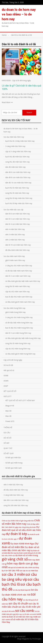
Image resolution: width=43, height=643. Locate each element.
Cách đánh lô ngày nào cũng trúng (17, 527)
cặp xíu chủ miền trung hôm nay (17, 348)
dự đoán (33, 527)
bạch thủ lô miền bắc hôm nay (17, 188)
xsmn (8, 619)
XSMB (6, 375)
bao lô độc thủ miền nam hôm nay (18, 297)
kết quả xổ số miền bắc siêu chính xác (21, 567)
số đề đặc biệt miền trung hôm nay (18, 322)
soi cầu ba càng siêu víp (19, 577)
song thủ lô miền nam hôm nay (17, 286)
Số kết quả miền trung (13, 463)
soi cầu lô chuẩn (18, 603)
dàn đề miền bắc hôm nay (15, 167)
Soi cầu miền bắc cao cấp (13, 209)
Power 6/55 (9, 421)
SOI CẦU (7, 432)
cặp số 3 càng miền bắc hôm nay (18, 151)
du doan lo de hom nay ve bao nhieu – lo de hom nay (19, 14)
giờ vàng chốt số (15, 559)
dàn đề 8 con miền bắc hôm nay (17, 177)
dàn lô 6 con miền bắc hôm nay (17, 219)
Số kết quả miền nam (13, 468)
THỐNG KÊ (8, 427)
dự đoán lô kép (16, 534)
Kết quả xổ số (9, 370)
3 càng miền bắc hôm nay (15, 146)
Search (29, 112)
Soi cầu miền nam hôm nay (14, 256)
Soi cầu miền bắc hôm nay (14, 137)
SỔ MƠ (6, 443)
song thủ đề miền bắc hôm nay (17, 162)
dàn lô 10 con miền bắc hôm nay (18, 245)
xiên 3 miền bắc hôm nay (15, 234)
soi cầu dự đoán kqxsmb (21, 590)
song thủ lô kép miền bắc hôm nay (18, 198)
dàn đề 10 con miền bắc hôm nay (18, 182)
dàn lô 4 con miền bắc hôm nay (17, 224)
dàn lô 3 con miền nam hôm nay (17, 276)
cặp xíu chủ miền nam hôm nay (17, 291)
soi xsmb (33, 614)
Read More (6, 102)
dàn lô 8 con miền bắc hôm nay (17, 214)
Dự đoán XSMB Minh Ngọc (23, 543)
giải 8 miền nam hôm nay (15, 260)
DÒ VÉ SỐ (7, 438)
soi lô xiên (25, 614)
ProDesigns (36, 639)
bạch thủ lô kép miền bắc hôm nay (18, 203)
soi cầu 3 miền (13, 574)
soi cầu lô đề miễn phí (29, 606)
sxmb (38, 614)
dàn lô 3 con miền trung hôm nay (18, 333)
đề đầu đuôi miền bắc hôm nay (17, 250)
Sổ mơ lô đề (8, 365)
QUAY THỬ (8, 448)
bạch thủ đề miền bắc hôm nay (17, 156)
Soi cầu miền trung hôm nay (14, 308)
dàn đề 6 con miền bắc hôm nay (17, 172)
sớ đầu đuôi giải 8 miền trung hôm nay (20, 354)
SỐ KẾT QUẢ (8, 453)
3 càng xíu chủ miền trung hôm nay (19, 317)
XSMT (6, 386)
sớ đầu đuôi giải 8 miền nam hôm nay (20, 302)
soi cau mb (13, 570)
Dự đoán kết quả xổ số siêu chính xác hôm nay (21, 530)
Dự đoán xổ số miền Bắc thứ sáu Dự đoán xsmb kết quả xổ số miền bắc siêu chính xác (21, 553)
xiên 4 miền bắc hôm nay (15, 229)
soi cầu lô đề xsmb (8, 611)
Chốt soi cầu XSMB (8, 521)
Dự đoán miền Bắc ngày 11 (10, 539)
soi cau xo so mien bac (29, 570)
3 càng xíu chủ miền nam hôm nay (18, 265)
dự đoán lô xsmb (33, 534)
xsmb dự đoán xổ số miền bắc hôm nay (17, 617)
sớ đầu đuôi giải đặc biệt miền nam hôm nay (22, 281)
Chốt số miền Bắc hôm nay (21, 522)
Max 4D (8, 416)
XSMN (6, 381)
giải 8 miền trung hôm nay (15, 312)
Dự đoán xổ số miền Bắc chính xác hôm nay (20, 549)
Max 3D (8, 411)
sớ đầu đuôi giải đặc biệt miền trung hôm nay (23, 338)
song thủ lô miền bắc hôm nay (17, 193)
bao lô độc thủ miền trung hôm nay (19, 328)
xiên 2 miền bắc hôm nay (15, 240)
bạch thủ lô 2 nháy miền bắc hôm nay (20, 141)
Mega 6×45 (9, 405)
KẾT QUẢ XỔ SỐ (10, 391)
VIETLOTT (7, 396)
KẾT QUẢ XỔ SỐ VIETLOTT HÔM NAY (20, 400)
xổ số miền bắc (17, 619)
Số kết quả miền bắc (13, 457)
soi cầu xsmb (24, 610)
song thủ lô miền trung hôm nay (17, 343)
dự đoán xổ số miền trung (26, 555)
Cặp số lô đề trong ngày (21, 80)
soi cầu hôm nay (19, 597)
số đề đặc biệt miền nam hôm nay (18, 271)
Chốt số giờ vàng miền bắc (24, 521)
